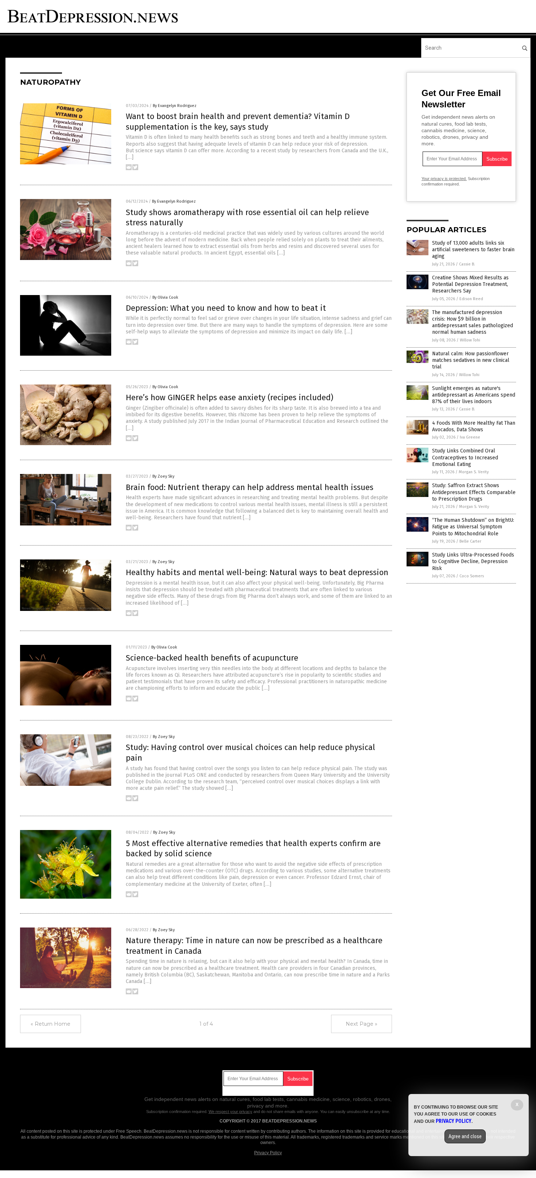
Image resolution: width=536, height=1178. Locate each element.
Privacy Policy (268, 1152)
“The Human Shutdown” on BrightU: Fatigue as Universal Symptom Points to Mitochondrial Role (473, 526)
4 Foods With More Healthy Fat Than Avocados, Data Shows (473, 426)
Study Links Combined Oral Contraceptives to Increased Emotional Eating (465, 457)
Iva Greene (470, 437)
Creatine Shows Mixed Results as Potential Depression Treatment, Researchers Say (470, 284)
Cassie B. (467, 264)
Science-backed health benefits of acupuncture (212, 658)
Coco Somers (471, 576)
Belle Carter (470, 541)
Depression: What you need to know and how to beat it (226, 308)
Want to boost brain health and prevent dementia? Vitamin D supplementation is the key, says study (238, 121)
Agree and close (465, 1136)
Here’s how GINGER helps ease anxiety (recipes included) (229, 397)
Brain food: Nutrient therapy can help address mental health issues (249, 487)
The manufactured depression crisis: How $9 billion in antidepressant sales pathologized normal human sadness (472, 322)
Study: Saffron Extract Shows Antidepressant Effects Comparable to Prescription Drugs (474, 492)
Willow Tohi (470, 340)
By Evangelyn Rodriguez (175, 105)
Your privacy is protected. (444, 178)
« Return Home (50, 1024)
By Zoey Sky (163, 476)
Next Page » (361, 1024)
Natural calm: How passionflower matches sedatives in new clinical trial (470, 360)
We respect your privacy (230, 1111)
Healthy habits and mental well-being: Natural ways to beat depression (257, 572)
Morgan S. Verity (474, 472)
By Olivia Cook (165, 297)
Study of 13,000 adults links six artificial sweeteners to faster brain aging (473, 249)
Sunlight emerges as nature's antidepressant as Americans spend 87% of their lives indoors (473, 395)
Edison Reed (471, 299)
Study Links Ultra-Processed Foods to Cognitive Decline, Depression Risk (473, 561)
